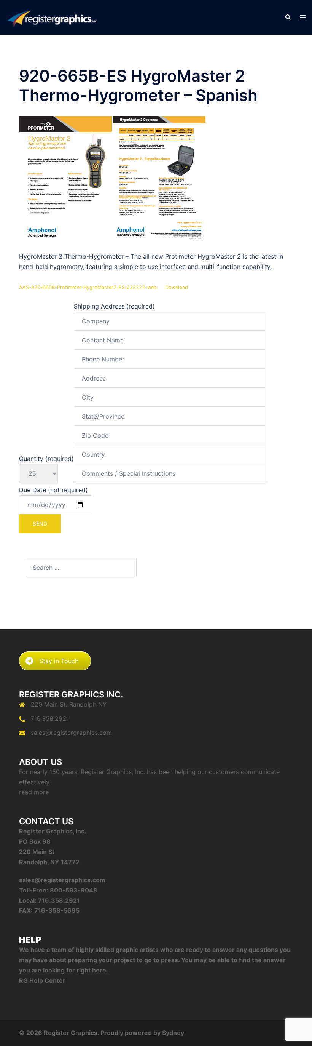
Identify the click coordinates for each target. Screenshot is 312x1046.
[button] (288, 17)
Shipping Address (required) (114, 306)
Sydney (173, 1032)
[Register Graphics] (52, 17)
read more (34, 792)
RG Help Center (42, 980)
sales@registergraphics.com (71, 732)
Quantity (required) (46, 458)
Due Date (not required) (53, 490)
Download (176, 287)
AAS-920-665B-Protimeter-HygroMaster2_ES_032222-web (88, 287)
